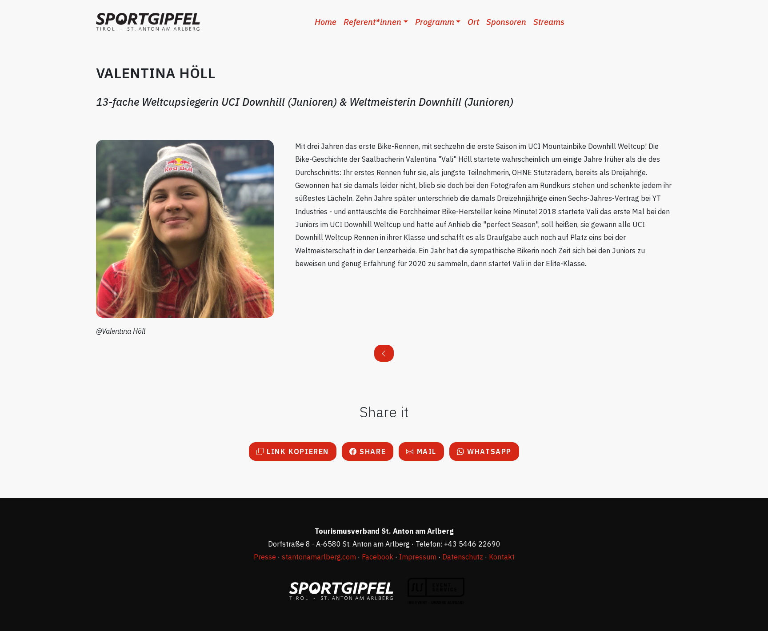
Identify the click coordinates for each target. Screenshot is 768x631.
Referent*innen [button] (372, 21)
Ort (473, 21)
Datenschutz (462, 556)
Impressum (417, 556)
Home (325, 21)
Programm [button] (434, 21)
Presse (265, 556)
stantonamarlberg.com (319, 556)
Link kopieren (296, 451)
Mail (425, 451)
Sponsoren (506, 21)
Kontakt (502, 556)
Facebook (377, 556)
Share (371, 451)
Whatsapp (488, 451)
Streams (548, 21)
